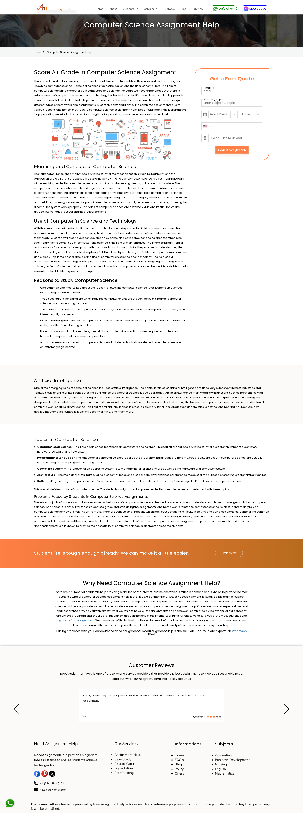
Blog (184, 9)
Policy (179, 769)
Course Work (124, 764)
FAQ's (179, 760)
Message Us (257, 9)
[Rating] (208, 717)
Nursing (221, 764)
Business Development (232, 760)
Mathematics (224, 773)
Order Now (228, 553)
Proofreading (124, 773)
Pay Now (198, 9)
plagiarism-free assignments (74, 620)
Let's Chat (226, 9)
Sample (170, 9)
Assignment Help (127, 754)
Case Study (122, 759)
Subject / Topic (213, 99)
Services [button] (149, 9)
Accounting (223, 755)
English (220, 769)
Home (101, 9)
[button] (16, 709)
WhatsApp (239, 631)
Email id (209, 88)
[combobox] (206, 126)
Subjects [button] (129, 9)
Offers (179, 773)
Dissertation (123, 768)
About (113, 9)
